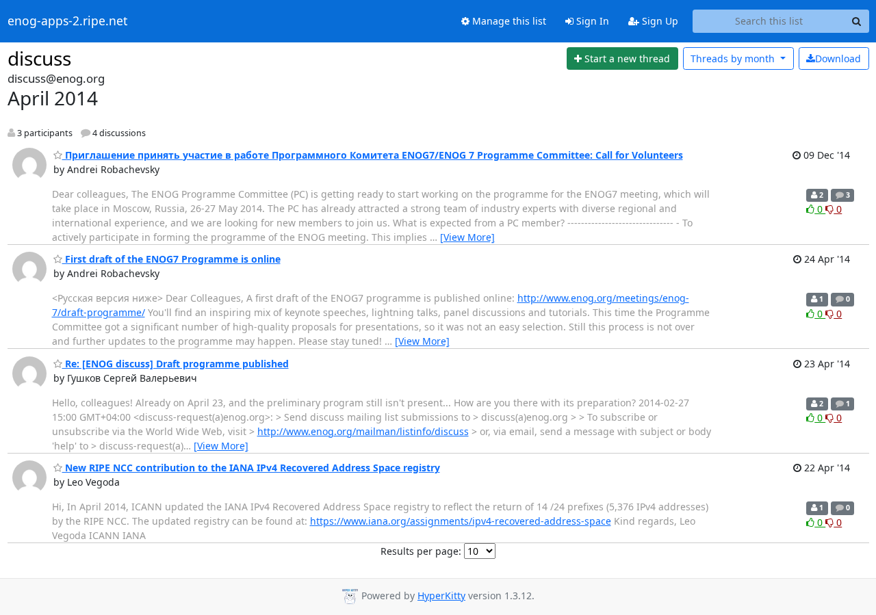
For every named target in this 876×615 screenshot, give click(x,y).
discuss (39, 58)
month (734, 58)
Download (838, 58)
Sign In (591, 20)
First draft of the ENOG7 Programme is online (171, 258)
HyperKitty (441, 595)
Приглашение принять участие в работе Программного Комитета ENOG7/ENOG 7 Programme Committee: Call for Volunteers (372, 154)
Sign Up (658, 20)
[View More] (467, 237)
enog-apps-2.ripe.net (67, 21)
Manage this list (507, 20)
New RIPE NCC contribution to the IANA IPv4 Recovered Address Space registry (251, 467)
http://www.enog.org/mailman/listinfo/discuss (363, 431)
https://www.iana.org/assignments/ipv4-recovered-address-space (460, 520)
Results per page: (421, 551)
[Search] (857, 21)
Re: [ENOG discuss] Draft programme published (175, 363)
